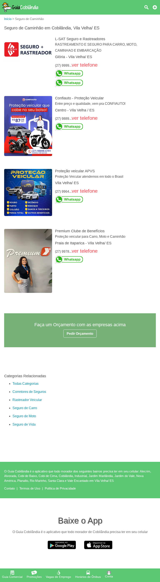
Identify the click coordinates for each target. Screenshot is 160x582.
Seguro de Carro (24, 408)
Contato (9, 488)
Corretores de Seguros (29, 391)
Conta (109, 576)
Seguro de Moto (24, 416)
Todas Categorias (25, 383)
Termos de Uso (29, 488)
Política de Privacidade (60, 488)
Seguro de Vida (24, 424)
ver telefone (85, 65)
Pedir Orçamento (80, 333)
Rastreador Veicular (27, 400)
